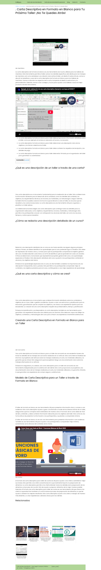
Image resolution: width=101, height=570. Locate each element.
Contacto (83, 2)
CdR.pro (18, 2)
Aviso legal (34, 566)
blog (68, 2)
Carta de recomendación (34, 2)
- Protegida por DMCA (28, 568)
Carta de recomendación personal (54, 2)
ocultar (26, 160)
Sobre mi (74, 2)
